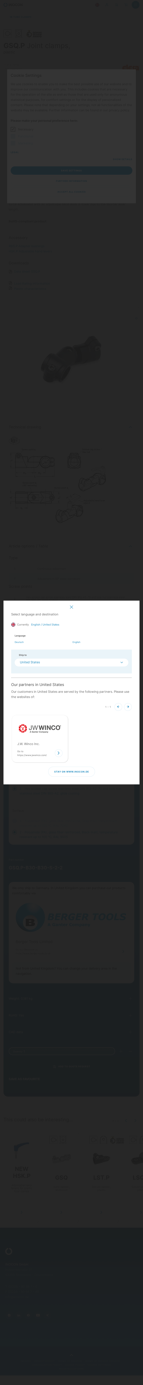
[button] (118, 707)
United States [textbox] (30, 662)
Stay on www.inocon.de (71, 771)
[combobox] (71, 662)
